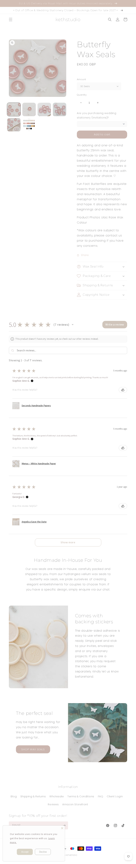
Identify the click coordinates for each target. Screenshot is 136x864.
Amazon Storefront (75, 804)
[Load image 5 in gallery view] (14, 124)
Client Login (115, 796)
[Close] (62, 828)
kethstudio (71, 855)
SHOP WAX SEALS (33, 749)
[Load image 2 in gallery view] (29, 109)
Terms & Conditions (80, 796)
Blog (14, 796)
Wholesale (56, 796)
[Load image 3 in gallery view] (44, 109)
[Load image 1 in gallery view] (14, 109)
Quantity (82, 94)
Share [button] (85, 255)
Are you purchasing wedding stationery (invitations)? (96, 115)
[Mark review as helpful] (123, 390)
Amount (81, 79)
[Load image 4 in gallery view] (59, 109)
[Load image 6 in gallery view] (29, 124)
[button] (11, 19)
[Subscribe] (64, 825)
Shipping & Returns (33, 796)
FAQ (100, 796)
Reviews (53, 804)
